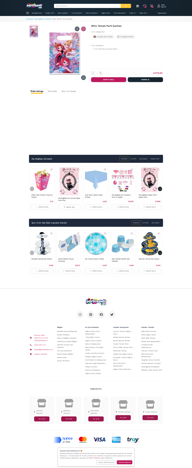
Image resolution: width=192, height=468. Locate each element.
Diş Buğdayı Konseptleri (150, 367)
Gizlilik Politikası (63, 335)
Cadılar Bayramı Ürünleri (151, 363)
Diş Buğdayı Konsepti (43, 19)
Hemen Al (145, 80)
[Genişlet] (83, 77)
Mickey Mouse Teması (121, 337)
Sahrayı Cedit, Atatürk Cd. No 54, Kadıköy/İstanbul (41, 337)
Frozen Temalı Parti (120, 344)
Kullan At (132, 13)
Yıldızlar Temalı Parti (149, 351)
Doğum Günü (105, 13)
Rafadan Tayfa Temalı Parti (151, 370)
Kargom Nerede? (40, 354)
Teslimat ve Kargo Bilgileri (67, 341)
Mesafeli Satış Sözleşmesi (67, 331)
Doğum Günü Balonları (122, 369)
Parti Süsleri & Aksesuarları (95, 360)
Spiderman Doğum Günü (123, 354)
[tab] (36, 91)
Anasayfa (29, 19)
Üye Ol (163, 7)
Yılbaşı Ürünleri (91, 367)
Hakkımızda (61, 357)
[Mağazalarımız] (137, 6)
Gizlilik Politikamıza (94, 458)
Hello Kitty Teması (148, 338)
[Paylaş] (77, 28)
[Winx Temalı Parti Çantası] (34, 31)
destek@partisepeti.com (43, 349)
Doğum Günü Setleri (93, 373)
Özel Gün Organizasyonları (95, 363)
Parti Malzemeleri (119, 13)
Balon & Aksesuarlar (93, 344)
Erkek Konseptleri (91, 13)
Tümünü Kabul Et (124, 462)
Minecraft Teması (120, 351)
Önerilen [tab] (124, 159)
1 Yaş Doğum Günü (92, 337)
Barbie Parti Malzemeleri (150, 341)
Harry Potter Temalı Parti (122, 347)
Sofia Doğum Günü (148, 335)
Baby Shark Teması (148, 331)
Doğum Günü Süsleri (93, 341)
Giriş (162, 5)
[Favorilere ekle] (83, 28)
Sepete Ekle (108, 80)
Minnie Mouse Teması (121, 341)
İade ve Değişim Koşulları (67, 338)
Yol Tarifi (41, 419)
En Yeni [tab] (133, 159)
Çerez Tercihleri (63, 361)
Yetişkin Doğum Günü (93, 357)
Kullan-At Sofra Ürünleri (94, 353)
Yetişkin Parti (49, 13)
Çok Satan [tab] (143, 159)
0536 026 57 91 (40, 345)
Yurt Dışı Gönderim (64, 351)
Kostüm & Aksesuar (92, 370)
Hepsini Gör (154, 159)
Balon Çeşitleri (63, 13)
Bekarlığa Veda (37, 13)
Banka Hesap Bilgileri (65, 354)
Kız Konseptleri (77, 13)
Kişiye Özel (143, 13)
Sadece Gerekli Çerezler (106, 462)
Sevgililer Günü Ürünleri (150, 360)
